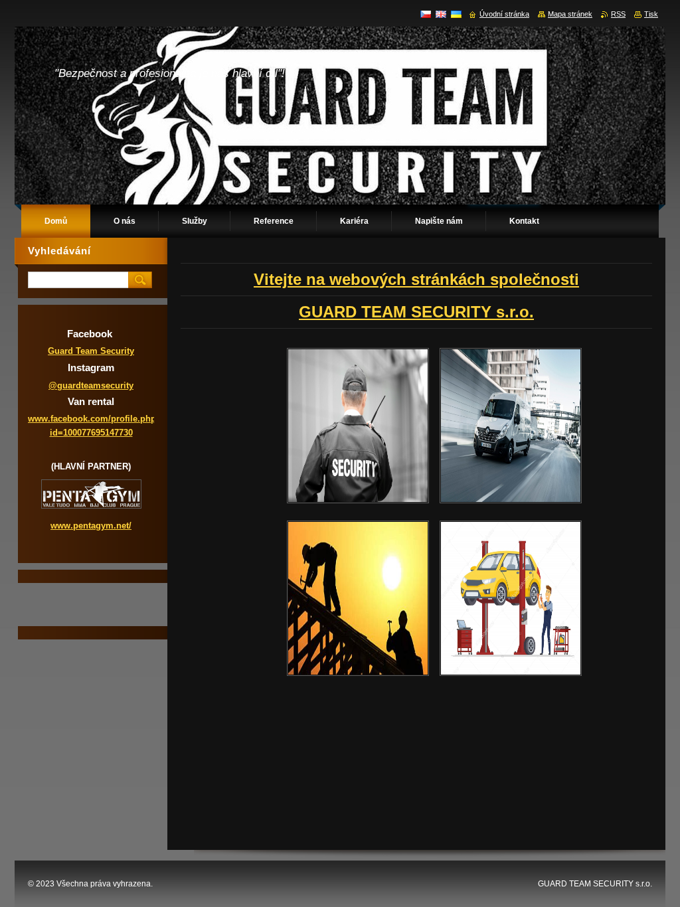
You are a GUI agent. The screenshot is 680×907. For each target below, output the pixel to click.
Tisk (651, 14)
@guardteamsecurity (90, 385)
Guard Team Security (91, 351)
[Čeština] (425, 14)
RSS (618, 14)
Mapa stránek (570, 14)
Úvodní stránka (504, 14)
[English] (441, 14)
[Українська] (456, 14)
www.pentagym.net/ (90, 526)
